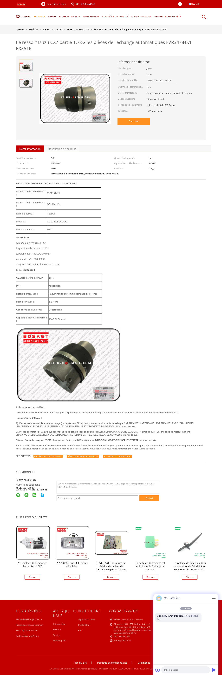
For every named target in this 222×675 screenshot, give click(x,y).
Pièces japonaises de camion (29, 624)
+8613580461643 (25, 487)
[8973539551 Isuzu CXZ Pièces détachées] (72, 542)
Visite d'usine (91, 16)
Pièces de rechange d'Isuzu (29, 619)
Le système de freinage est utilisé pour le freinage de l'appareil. (150, 566)
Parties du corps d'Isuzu (27, 635)
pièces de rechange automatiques (82, 456)
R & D (80, 630)
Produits (39, 16)
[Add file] (157, 669)
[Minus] (214, 598)
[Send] (213, 669)
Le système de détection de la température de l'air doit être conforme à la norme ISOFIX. (190, 566)
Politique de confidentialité (112, 662)
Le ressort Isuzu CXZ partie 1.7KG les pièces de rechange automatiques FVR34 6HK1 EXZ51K (117, 29)
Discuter (134, 121)
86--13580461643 (85, 4)
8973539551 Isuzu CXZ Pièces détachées (72, 564)
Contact (149, 498)
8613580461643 (38, 489)
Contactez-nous (141, 16)
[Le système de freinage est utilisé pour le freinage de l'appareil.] (151, 542)
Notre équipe (59, 640)
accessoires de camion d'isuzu (117, 456)
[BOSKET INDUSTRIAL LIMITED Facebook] (181, 4)
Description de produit (62, 149)
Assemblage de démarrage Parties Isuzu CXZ (32, 564)
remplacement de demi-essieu (48, 456)
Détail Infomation (30, 149)
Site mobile (144, 662)
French (196, 4)
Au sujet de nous (69, 16)
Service (56, 635)
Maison (26, 16)
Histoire (57, 629)
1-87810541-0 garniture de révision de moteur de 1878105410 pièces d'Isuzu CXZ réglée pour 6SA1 (111, 567)
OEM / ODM (84, 624)
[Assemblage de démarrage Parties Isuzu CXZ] (33, 542)
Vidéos (52, 16)
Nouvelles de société (167, 16)
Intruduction (59, 623)
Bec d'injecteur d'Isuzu (27, 630)
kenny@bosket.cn (56, 4)
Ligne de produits (86, 619)
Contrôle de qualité (115, 16)
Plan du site (80, 662)
